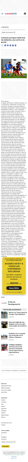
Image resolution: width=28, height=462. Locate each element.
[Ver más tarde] (2, 45)
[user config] (25, 13)
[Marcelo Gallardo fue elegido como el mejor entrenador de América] (4, 324)
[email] (13, 45)
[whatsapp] (5, 45)
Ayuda (22, 454)
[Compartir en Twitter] (10, 45)
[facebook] (8, 45)
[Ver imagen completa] (25, 60)
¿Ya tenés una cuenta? (14, 292)
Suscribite (14, 288)
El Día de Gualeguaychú (14, 303)
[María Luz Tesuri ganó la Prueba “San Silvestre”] (4, 315)
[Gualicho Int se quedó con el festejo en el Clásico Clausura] (4, 336)
